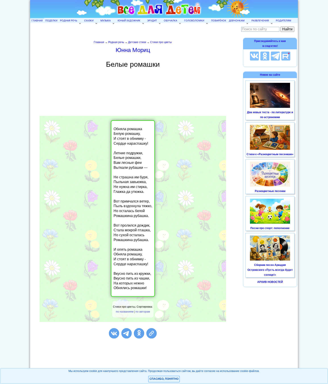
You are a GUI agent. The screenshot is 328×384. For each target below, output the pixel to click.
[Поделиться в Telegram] (126, 333)
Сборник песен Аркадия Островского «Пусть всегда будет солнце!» (270, 269)
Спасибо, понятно (164, 378)
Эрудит (152, 20)
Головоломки (194, 20)
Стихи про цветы (161, 42)
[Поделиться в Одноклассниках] (139, 333)
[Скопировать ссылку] (151, 333)
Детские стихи (137, 42)
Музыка (105, 20)
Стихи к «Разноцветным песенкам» (270, 154)
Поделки (51, 20)
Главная (37, 20)
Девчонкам (237, 20)
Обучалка (170, 20)
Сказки (88, 20)
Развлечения (260, 20)
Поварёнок (218, 20)
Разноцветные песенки (270, 191)
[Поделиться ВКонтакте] (114, 333)
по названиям (124, 311)
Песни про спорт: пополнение (270, 228)
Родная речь (68, 20)
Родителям (283, 20)
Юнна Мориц (133, 50)
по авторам (142, 311)
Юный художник (129, 20)
